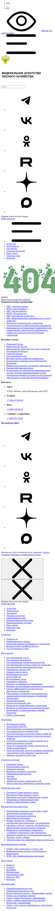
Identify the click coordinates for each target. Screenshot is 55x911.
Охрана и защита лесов (17, 672)
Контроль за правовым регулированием (24, 684)
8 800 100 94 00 (8, 219)
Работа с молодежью (15, 715)
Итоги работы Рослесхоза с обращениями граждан (29, 893)
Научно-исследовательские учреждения (24, 323)
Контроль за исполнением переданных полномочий (30, 686)
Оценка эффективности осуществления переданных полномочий (24, 690)
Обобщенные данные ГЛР (18, 669)
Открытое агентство (15, 616)
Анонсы (10, 867)
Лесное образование (15, 701)
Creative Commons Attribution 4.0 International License (25, 553)
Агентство (11, 608)
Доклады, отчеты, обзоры (18, 837)
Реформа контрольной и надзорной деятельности (28, 366)
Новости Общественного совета (21, 802)
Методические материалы (18, 818)
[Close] (22, 568)
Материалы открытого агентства (21, 771)
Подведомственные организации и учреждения (28, 644)
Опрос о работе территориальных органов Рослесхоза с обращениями (25, 901)
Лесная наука (12, 698)
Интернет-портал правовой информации (25, 358)
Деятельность (12, 611)
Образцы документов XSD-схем (21, 755)
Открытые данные (14, 764)
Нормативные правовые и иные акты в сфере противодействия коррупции (27, 812)
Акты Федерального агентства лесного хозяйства (28, 734)
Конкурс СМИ (13, 877)
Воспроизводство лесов (17, 674)
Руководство (12, 639)
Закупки (10, 776)
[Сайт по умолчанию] (27, 70)
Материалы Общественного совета (22, 795)
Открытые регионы (15, 769)
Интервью (11, 870)
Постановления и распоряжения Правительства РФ (29, 729)
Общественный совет (16, 618)
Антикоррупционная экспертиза (21, 816)
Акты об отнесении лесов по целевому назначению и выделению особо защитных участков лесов (29, 751)
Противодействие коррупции (19, 368)
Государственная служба (17, 648)
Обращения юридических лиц (20, 891)
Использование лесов (16, 679)
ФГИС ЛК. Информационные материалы (25, 856)
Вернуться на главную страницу (16, 299)
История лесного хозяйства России (22, 646)
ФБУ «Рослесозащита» (16, 311)
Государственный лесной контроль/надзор (25, 662)
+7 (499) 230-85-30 (14, 409)
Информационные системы (19, 623)
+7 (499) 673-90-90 (14, 400)
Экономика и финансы (16, 681)
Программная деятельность (18, 660)
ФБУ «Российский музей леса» (20, 316)
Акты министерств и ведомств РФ (22, 731)
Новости (10, 865)
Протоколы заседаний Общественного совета (27, 797)
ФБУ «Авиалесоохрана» (17, 306)
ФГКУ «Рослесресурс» (16, 313)
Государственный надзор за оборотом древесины (28, 665)
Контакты (10, 630)
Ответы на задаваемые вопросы (20, 896)
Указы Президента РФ (16, 726)
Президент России (14, 344)
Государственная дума (16, 356)
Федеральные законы (16, 724)
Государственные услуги (17, 658)
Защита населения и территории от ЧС (24, 781)
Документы (11, 613)
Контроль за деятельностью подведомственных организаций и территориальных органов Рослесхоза (28, 710)
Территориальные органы (18, 641)
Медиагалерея (12, 872)
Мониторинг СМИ (15, 875)
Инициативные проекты (17, 767)
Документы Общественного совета (22, 792)
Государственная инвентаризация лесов (24, 667)
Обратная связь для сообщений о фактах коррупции (30, 840)
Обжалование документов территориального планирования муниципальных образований (27, 694)
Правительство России (16, 346)
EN (7, 8)
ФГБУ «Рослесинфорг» (17, 309)
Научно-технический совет (18, 703)
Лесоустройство (13, 677)
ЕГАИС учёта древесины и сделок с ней (24, 849)
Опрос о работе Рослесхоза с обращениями (25, 898)
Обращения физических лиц (19, 888)
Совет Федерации (14, 354)
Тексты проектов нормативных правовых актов (28, 783)
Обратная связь (13, 627)
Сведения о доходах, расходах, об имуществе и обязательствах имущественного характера (27, 826)
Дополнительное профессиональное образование (28, 325)
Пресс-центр (12, 625)
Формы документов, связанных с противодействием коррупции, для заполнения (27, 822)
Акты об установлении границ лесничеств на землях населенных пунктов (27, 742)
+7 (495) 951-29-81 (14, 418)
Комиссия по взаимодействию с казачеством (26, 705)
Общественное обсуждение (18, 774)
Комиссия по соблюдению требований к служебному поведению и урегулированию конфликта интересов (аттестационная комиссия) (28, 832)
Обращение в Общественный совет (22, 800)
